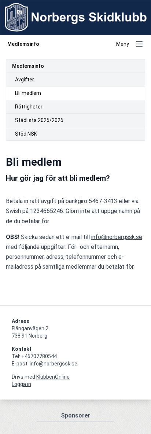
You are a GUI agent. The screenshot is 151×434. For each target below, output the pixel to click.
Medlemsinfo (28, 66)
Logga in (21, 384)
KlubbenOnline (53, 377)
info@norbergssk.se (116, 236)
